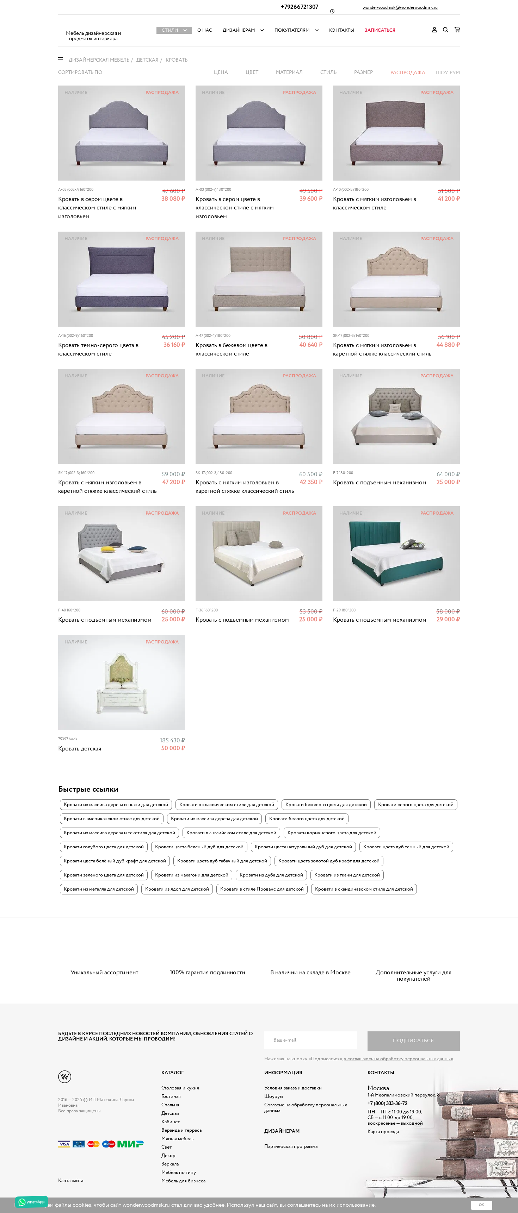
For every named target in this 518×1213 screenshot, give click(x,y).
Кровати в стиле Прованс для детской (262, 889)
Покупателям (292, 30)
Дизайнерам (239, 30)
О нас (204, 30)
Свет (166, 1147)
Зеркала (170, 1164)
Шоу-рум (448, 72)
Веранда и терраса (181, 1130)
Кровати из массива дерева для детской (214, 818)
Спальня (170, 1104)
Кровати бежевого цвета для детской (326, 804)
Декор (168, 1155)
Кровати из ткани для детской (347, 875)
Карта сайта (70, 1180)
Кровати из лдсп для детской (177, 889)
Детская (170, 1113)
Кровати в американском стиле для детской (112, 818)
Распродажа (407, 72)
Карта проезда (383, 1131)
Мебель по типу (178, 1172)
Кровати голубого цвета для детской (104, 846)
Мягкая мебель (177, 1138)
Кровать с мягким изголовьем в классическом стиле (374, 203)
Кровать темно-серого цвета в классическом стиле (98, 349)
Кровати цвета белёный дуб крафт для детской (115, 861)
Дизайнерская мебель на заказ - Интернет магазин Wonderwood (93, 25)
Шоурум (273, 1096)
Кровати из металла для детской (99, 889)
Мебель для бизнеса (183, 1180)
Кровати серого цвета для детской (416, 804)
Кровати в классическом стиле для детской (226, 804)
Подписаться (413, 1040)
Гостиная (171, 1096)
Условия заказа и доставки (293, 1088)
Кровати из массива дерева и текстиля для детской (119, 832)
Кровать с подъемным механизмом (379, 482)
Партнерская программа (290, 1146)
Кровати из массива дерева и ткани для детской (116, 804)
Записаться (380, 30)
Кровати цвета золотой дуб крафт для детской (329, 861)
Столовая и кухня (180, 1088)
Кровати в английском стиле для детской (231, 832)
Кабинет (170, 1121)
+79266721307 (299, 7)
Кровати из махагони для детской (191, 875)
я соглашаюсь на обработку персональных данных (398, 1058)
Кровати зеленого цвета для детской (104, 875)
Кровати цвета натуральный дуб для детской (303, 846)
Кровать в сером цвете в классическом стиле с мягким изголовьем (97, 208)
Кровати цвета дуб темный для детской (406, 846)
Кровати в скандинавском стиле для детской (364, 889)
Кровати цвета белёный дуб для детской (199, 846)
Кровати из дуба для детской (271, 875)
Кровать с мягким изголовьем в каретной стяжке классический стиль (382, 349)
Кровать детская (79, 748)
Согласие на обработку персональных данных (305, 1107)
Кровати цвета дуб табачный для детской (222, 861)
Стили (170, 30)
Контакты (341, 30)
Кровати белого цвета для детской (307, 818)
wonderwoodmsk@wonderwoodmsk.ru (400, 8)
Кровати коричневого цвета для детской (332, 832)
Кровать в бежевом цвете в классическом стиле (231, 349)
